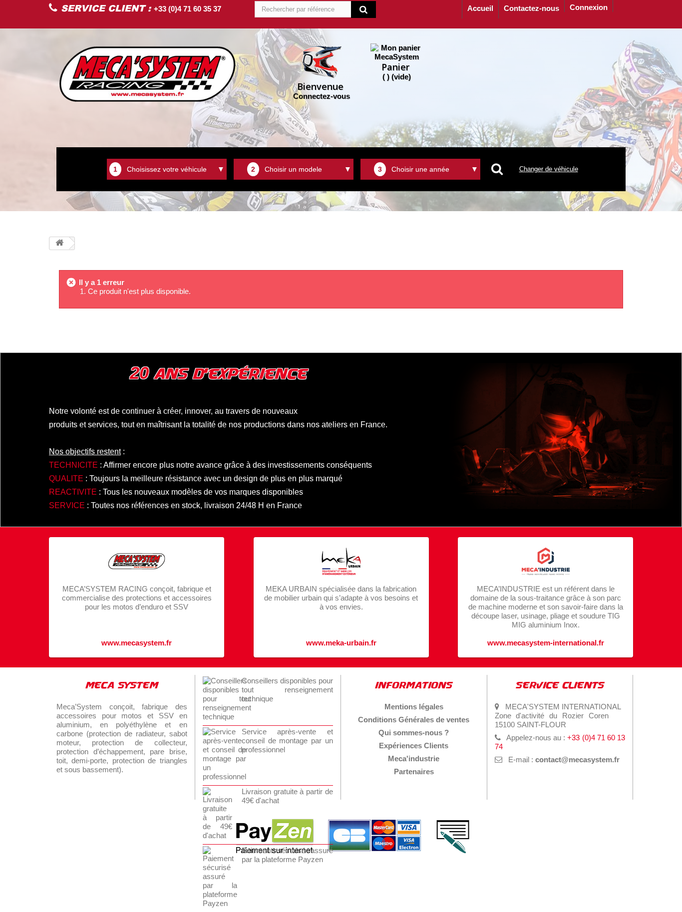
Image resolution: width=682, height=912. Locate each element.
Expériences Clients (413, 745)
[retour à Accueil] (59, 243)
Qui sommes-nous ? (413, 732)
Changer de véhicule (548, 169)
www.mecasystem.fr (136, 642)
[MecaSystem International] (147, 74)
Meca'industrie (413, 758)
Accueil (480, 8)
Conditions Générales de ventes (413, 719)
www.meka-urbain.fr (341, 642)
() (396, 71)
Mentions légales (413, 706)
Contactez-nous (531, 8)
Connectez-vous (321, 90)
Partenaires (414, 771)
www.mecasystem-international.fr (545, 642)
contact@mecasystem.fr (577, 759)
